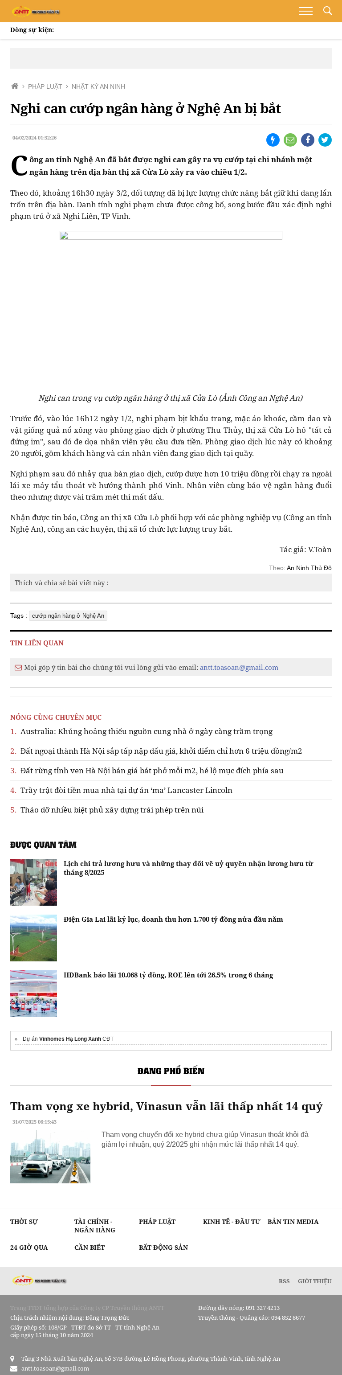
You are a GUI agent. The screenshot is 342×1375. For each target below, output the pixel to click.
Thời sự (24, 1221)
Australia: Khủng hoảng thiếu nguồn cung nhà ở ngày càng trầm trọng (141, 731)
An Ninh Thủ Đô (309, 567)
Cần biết (89, 1247)
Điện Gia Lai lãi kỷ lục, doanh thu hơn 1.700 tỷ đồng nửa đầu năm (173, 919)
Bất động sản (163, 1247)
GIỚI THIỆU (315, 1281)
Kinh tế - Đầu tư (232, 1221)
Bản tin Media (293, 1221)
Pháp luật (157, 1221)
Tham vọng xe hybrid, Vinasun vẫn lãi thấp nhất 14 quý (166, 1105)
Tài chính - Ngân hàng (94, 1225)
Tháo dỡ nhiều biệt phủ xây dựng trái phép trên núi (107, 809)
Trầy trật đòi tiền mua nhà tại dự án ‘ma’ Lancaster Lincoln (121, 790)
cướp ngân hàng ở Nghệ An (68, 615)
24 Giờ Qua (29, 1247)
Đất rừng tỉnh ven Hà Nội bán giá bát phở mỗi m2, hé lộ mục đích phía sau (147, 770)
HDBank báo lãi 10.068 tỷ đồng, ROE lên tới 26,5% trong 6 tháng (168, 974)
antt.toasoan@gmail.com (239, 667)
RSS (284, 1281)
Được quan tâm (43, 844)
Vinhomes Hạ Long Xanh (70, 1039)
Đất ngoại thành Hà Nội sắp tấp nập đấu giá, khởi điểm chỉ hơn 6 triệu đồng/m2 (156, 751)
